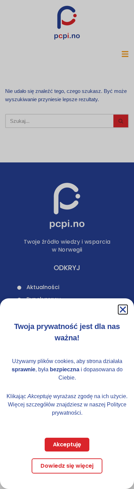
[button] (123, 309)
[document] (67, 244)
